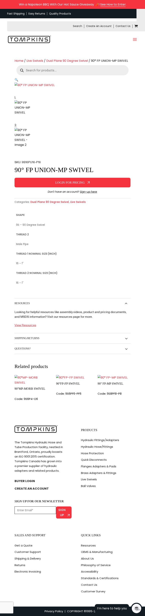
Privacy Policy (54, 611)
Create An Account (99, 26)
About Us (87, 558)
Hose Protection (92, 453)
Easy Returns (37, 13)
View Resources (25, 325)
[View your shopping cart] (136, 27)
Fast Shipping (16, 13)
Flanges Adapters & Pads (98, 466)
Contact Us (123, 26)
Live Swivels (34, 61)
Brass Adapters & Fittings (98, 473)
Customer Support (28, 552)
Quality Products (60, 13)
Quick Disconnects (94, 460)
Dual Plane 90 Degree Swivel (67, 61)
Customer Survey (93, 591)
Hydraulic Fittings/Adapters (100, 440)
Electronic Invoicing (28, 571)
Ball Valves (88, 486)
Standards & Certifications (100, 578)
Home (19, 61)
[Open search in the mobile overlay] (72, 70)
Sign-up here (88, 192)
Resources (88, 545)
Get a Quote (23, 545)
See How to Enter (113, 4)
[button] (16, 80)
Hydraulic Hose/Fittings (97, 447)
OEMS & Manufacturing (97, 552)
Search (77, 26)
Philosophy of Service (96, 565)
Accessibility (89, 571)
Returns (20, 565)
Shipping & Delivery (28, 558)
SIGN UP (62, 512)
